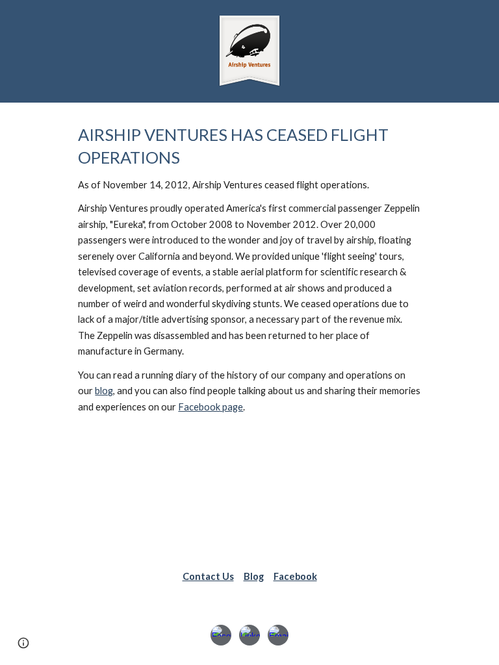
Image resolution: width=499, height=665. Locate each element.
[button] (23, 643)
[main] (249, 269)
